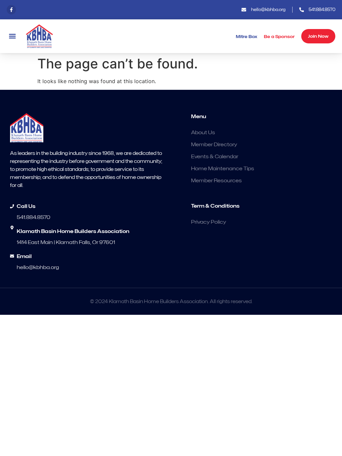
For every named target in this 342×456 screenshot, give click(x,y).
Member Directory (214, 145)
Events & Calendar (214, 157)
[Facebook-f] (11, 9)
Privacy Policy (208, 222)
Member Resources (216, 181)
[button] (12, 36)
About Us (203, 133)
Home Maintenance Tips (222, 169)
